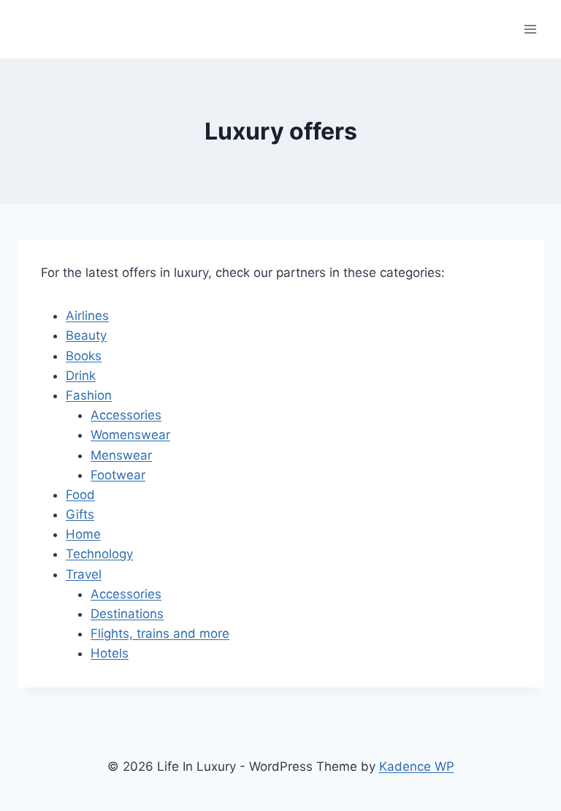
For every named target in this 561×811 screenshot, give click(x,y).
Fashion (89, 395)
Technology (99, 554)
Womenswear (130, 434)
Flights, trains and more (160, 633)
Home (83, 534)
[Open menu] (529, 29)
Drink (81, 375)
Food (80, 494)
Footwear (118, 475)
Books (84, 356)
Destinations (127, 613)
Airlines (87, 315)
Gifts (80, 514)
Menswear (121, 455)
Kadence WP (416, 766)
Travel (84, 574)
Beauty (86, 335)
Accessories (126, 415)
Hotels (110, 653)
